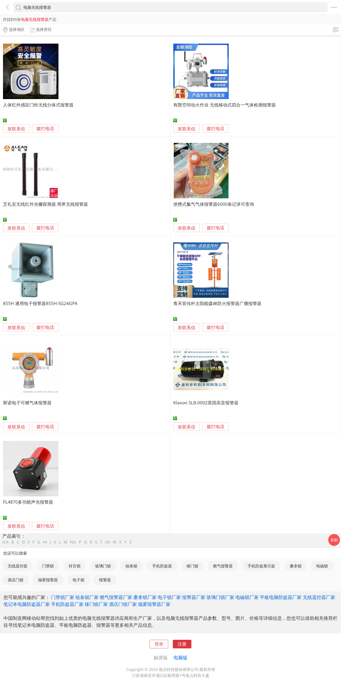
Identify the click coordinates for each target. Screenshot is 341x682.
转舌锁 (74, 566)
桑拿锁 (296, 566)
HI (45, 542)
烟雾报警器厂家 (154, 604)
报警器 (105, 579)
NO (73, 542)
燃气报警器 (223, 566)
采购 (334, 539)
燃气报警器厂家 (116, 597)
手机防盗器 (162, 566)
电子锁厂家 (169, 597)
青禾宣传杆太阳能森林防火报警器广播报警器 (217, 303)
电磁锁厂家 (247, 597)
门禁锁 (48, 566)
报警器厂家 (193, 597)
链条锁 (131, 566)
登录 (158, 644)
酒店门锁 (15, 579)
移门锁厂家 (96, 604)
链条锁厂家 (87, 597)
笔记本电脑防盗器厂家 (26, 604)
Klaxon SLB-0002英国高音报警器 (205, 402)
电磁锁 (322, 566)
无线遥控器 (17, 566)
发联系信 (16, 129)
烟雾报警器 (48, 579)
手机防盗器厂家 (67, 604)
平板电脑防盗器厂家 (281, 597)
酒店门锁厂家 (123, 604)
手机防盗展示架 (261, 566)
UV (107, 542)
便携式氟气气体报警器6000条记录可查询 (213, 204)
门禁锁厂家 (62, 597)
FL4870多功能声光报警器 (28, 502)
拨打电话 (45, 128)
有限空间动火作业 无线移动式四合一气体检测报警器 (224, 105)
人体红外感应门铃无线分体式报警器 (38, 105)
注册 (182, 644)
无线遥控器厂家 (319, 597)
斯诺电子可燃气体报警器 (27, 402)
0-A (6, 542)
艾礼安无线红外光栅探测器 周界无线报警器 (45, 204)
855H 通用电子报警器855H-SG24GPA (40, 303)
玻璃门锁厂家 (220, 597)
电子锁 (78, 579)
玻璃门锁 (103, 566)
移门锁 (192, 566)
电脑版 (180, 657)
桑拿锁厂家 (145, 597)
